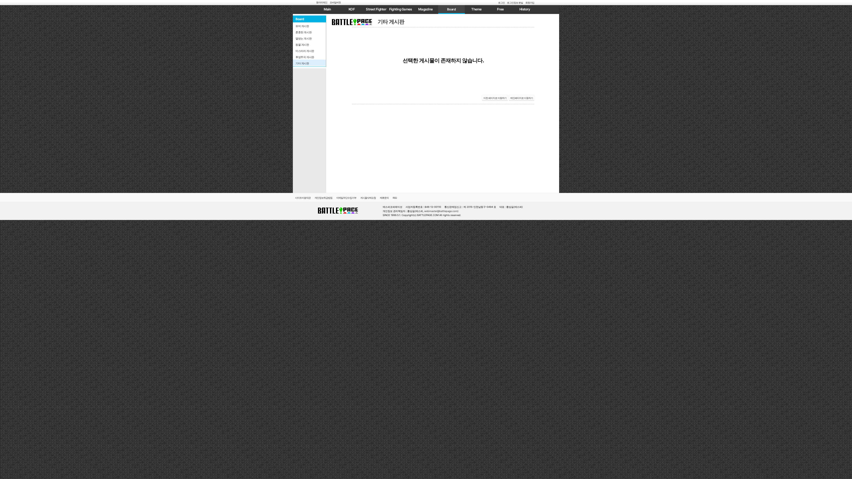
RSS (395, 197)
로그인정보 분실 (515, 2)
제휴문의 (384, 197)
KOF (352, 9)
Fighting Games (400, 9)
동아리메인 (321, 2)
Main (327, 9)
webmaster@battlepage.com (441, 211)
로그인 (501, 2)
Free (500, 9)
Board (451, 9)
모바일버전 (335, 2)
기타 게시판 (391, 21)
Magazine (425, 9)
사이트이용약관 (303, 197)
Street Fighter (376, 9)
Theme (476, 9)
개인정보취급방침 (323, 197)
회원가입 (529, 2)
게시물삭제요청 (368, 197)
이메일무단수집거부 (346, 197)
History (524, 9)
